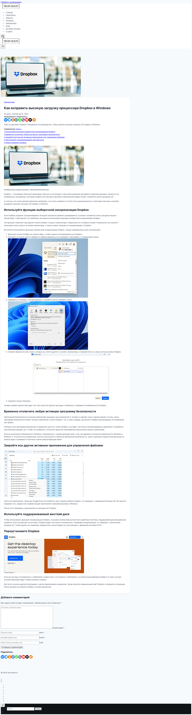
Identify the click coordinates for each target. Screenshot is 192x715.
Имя (41, 633)
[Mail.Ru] (13, 657)
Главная (9, 12)
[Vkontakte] (6, 120)
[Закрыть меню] (1, 680)
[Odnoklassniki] (12, 120)
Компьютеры (11, 23)
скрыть (18, 129)
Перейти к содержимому (11, 2)
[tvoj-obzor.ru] (11, 8)
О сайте (9, 31)
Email (42, 638)
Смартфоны (11, 15)
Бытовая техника (13, 29)
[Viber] (23, 120)
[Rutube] (30, 120)
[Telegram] (9, 120)
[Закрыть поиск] (3, 705)
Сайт (41, 643)
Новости (9, 18)
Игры (8, 26)
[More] (34, 120)
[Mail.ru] (16, 120)
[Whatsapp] (20, 120)
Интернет (10, 21)
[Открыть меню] (3, 46)
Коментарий (58, 628)
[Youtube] (26, 120)
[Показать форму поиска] (3, 36)
